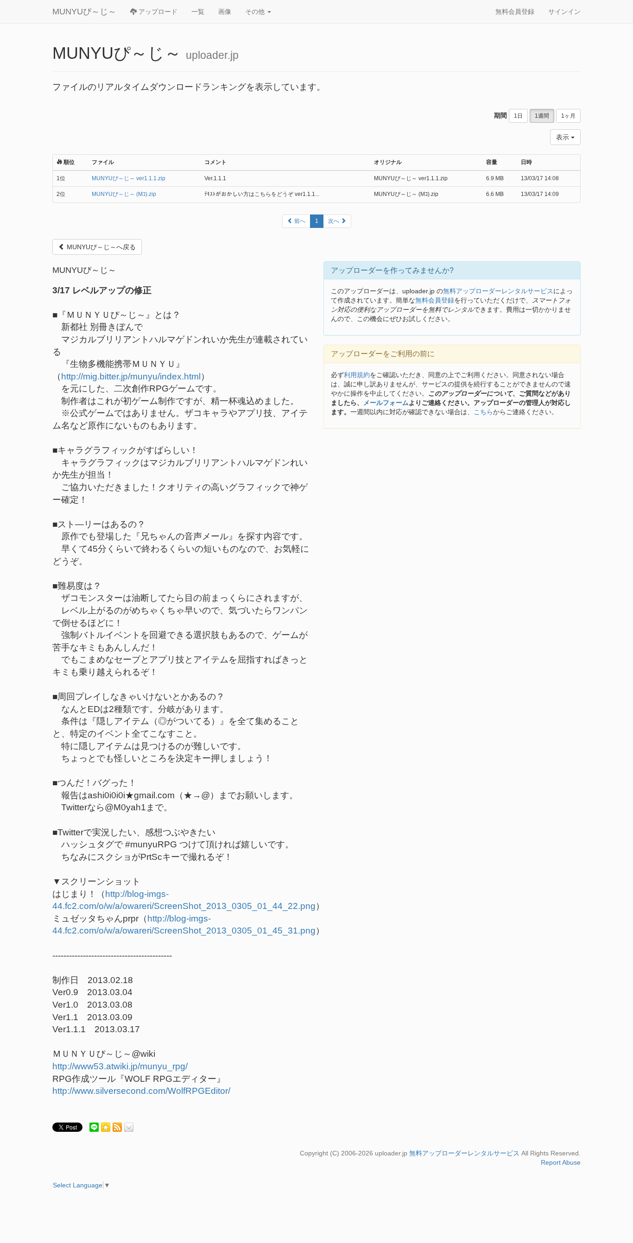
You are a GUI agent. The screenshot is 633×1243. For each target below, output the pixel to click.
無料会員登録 (514, 11)
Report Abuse (561, 1162)
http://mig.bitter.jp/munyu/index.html (131, 376)
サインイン (564, 11)
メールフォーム (386, 402)
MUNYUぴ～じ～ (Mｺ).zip (124, 194)
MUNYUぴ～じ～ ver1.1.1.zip (128, 178)
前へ (299, 221)
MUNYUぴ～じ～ (84, 11)
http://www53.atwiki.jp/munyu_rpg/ (120, 1066)
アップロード (157, 11)
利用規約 (357, 375)
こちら (483, 412)
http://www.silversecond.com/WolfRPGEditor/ (141, 1091)
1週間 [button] (542, 116)
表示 (563, 137)
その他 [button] (255, 11)
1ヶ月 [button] (568, 116)
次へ (334, 221)
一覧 (197, 11)
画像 (224, 11)
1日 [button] (518, 116)
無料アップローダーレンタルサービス (498, 291)
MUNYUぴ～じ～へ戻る (100, 247)
